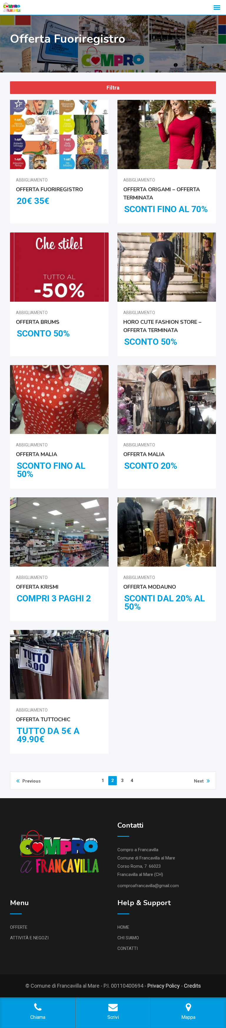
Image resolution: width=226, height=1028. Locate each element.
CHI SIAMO (128, 937)
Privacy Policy (163, 986)
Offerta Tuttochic (43, 719)
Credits (192, 986)
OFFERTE (18, 927)
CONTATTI (127, 948)
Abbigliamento (32, 180)
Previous (31, 781)
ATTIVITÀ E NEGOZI (29, 937)
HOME (123, 927)
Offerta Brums (37, 321)
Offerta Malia (36, 454)
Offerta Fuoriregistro (49, 189)
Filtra (113, 88)
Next (199, 781)
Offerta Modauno (149, 586)
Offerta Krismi (37, 586)
